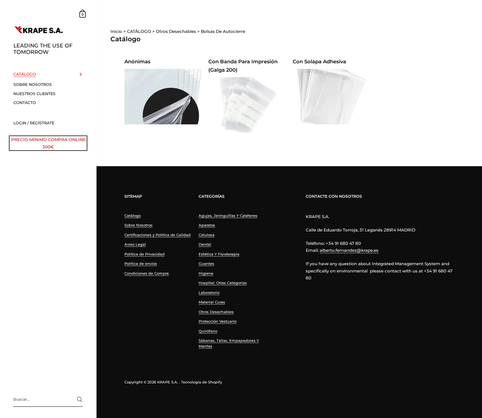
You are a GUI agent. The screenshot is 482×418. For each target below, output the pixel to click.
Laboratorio (209, 292)
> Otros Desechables (174, 31)
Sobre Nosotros (138, 225)
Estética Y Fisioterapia (219, 254)
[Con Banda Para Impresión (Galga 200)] (247, 104)
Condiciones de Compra (146, 273)
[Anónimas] (163, 96)
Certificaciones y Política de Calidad (157, 235)
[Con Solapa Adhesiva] (331, 96)
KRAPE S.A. (167, 382)
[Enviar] (80, 399)
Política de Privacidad (144, 254)
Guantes (206, 263)
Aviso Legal (135, 244)
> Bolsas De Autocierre (221, 31)
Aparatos (207, 225)
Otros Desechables (216, 312)
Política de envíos (140, 263)
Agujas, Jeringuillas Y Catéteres (228, 215)
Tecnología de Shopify (201, 382)
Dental (205, 244)
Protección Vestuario (218, 321)
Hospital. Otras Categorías (223, 283)
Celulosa (207, 235)
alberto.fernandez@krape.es (349, 250)
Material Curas (212, 302)
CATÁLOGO (137, 31)
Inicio (116, 31)
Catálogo (132, 215)
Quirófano (208, 331)
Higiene (206, 273)
